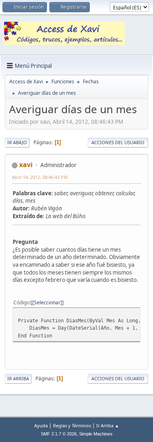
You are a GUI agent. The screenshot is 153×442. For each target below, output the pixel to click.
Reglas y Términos (72, 425)
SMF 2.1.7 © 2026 (59, 433)
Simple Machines (96, 433)
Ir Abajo (17, 142)
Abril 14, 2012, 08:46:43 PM (40, 177)
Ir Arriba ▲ (107, 425)
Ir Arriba (18, 378)
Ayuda (41, 425)
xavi (26, 164)
